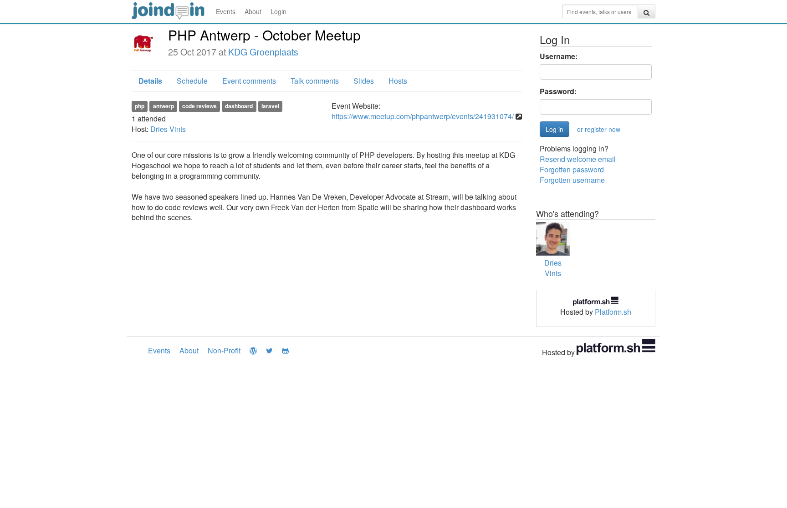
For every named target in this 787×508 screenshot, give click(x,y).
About (253, 11)
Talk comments (315, 80)
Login (278, 11)
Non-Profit (224, 350)
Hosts (397, 80)
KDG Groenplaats (263, 51)
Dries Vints (168, 129)
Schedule (192, 80)
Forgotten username (572, 180)
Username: (558, 56)
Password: (558, 91)
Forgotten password (572, 169)
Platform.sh (613, 312)
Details (150, 80)
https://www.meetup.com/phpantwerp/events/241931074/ (423, 116)
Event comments (249, 80)
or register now (598, 129)
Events (225, 11)
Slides (363, 80)
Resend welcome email (578, 159)
